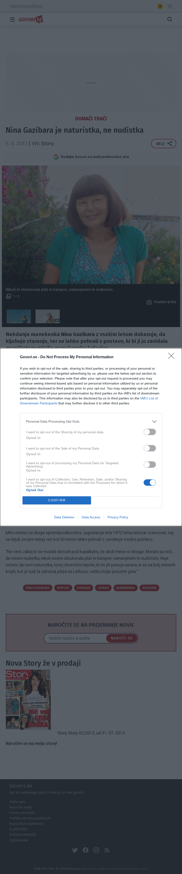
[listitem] (91, 421)
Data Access (91, 517)
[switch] (150, 432)
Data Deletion (64, 517)
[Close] (172, 357)
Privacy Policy (118, 517)
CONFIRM (57, 500)
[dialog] (91, 437)
